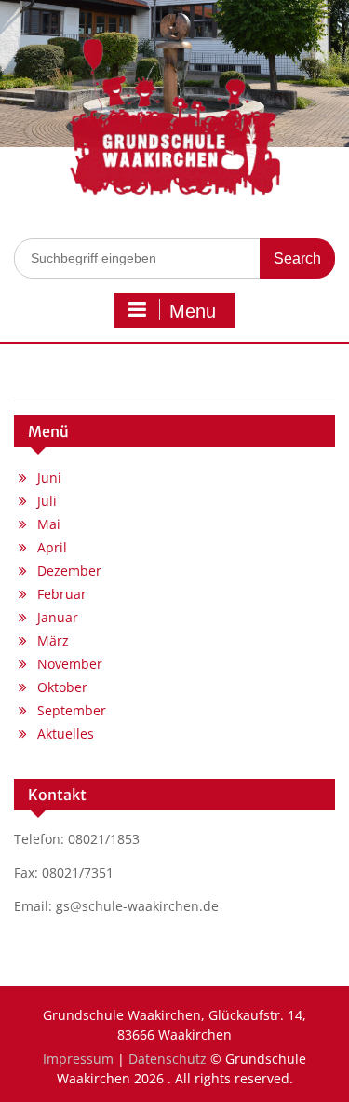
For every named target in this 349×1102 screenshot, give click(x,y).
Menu (192, 311)
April (52, 547)
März (53, 640)
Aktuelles (65, 733)
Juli (47, 501)
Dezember (69, 570)
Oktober (62, 687)
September (71, 710)
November (69, 664)
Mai (48, 524)
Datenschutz (167, 1059)
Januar (57, 617)
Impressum (78, 1059)
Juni (49, 477)
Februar (62, 594)
